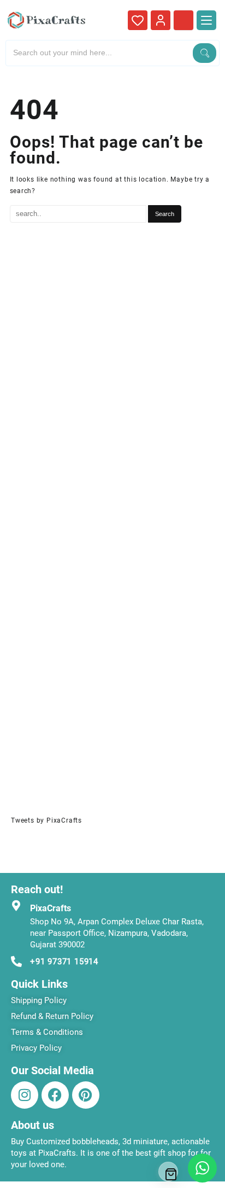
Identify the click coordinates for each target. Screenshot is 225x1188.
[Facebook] (55, 1095)
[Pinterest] (85, 1095)
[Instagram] (24, 1095)
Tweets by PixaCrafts (46, 820)
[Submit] (204, 53)
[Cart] (168, 1171)
